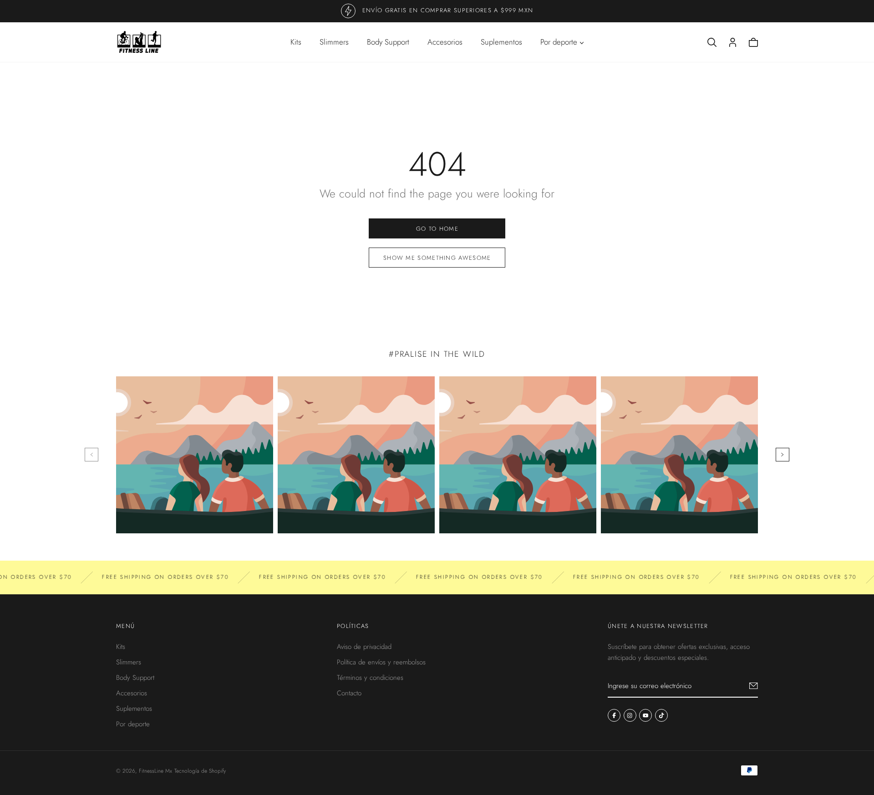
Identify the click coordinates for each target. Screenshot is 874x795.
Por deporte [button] (558, 41)
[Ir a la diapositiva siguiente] (782, 454)
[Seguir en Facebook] (614, 715)
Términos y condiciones (370, 678)
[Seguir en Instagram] (630, 715)
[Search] (711, 42)
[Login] (732, 42)
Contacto (349, 693)
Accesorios (444, 41)
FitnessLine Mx (155, 771)
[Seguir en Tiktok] (661, 715)
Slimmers (334, 41)
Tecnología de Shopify (200, 771)
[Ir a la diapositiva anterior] (91, 454)
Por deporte (133, 724)
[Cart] (753, 42)
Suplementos (501, 41)
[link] (437, 228)
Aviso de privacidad (364, 647)
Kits (295, 41)
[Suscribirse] (753, 686)
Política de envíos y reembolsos (381, 662)
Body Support (388, 41)
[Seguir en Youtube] (645, 715)
